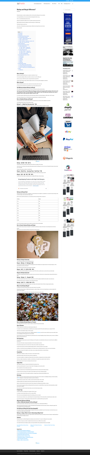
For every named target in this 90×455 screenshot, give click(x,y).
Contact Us (42, 450)
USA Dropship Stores (47, 3)
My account (67, 0)
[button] (68, 64)
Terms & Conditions (20, 450)
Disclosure (38, 450)
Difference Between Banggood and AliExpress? (23, 430)
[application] (68, 64)
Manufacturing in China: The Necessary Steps (24, 435)
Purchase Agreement (32, 450)
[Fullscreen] (72, 65)
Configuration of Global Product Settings (49, 425)
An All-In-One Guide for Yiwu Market (22, 438)
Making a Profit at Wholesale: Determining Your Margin (36, 425)
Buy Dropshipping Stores (37, 3)
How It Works (54, 3)
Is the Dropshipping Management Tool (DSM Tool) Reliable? (26, 431)
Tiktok (19, 377)
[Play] (64, 65)
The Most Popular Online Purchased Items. (23, 434)
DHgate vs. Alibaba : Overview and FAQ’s (23, 439)
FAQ (59, 3)
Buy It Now (64, 192)
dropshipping (38, 332)
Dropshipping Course (67, 3)
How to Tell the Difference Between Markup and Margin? (22, 425)
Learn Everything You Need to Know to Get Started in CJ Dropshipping (27, 433)
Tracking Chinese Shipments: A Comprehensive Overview (25, 437)
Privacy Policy (26, 450)
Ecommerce (18, 11)
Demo (61, 3)
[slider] (67, 65)
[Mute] (71, 65)
